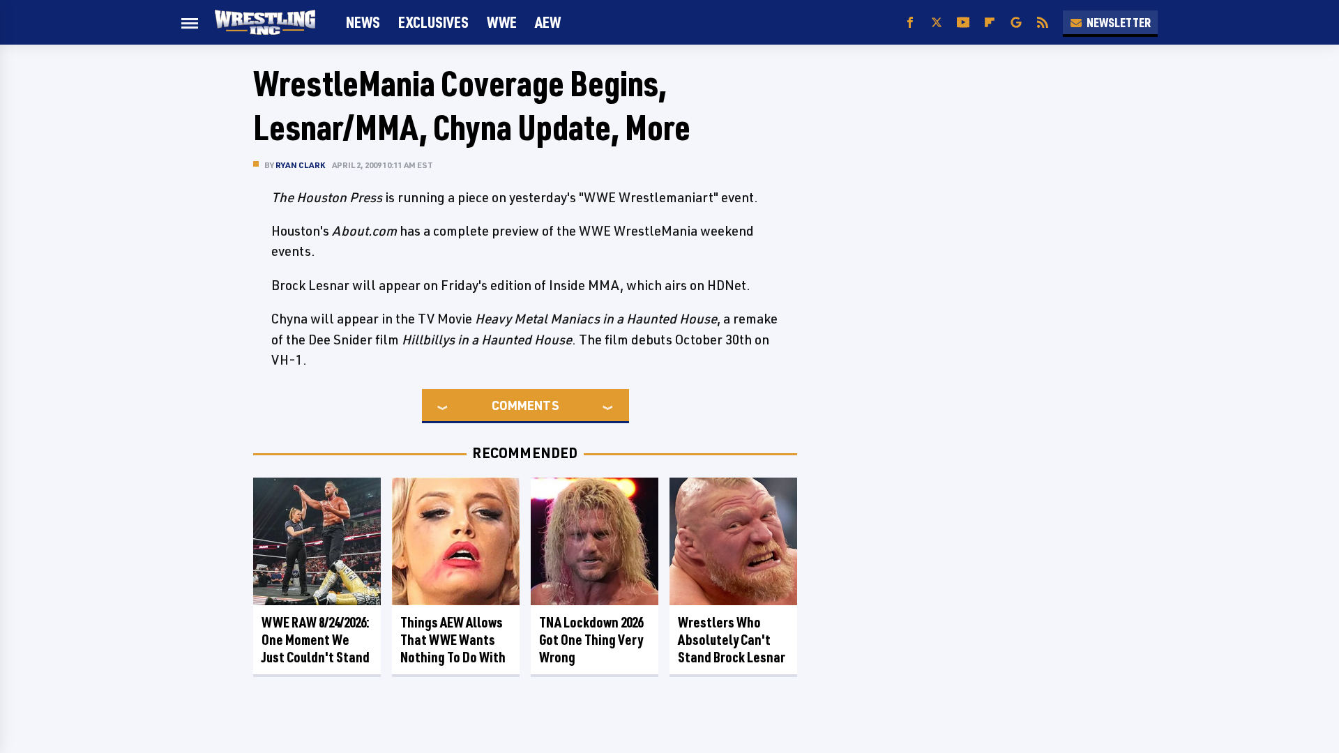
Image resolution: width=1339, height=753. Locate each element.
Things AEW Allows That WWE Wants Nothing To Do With (453, 640)
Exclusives (433, 22)
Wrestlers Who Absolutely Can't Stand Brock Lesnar (731, 640)
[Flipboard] (989, 23)
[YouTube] (963, 23)
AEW (548, 22)
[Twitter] (936, 23)
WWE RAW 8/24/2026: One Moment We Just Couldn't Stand (316, 640)
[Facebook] (910, 23)
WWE (502, 22)
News (363, 22)
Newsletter (1119, 22)
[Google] (1016, 23)
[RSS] (1042, 23)
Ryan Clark (300, 165)
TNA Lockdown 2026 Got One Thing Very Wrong (591, 640)
